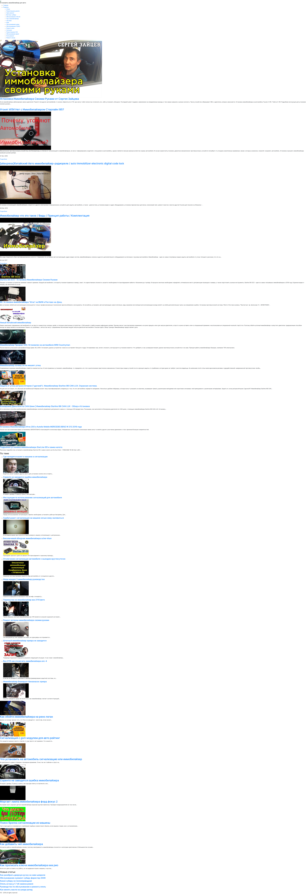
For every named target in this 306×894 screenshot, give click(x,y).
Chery (8, 9)
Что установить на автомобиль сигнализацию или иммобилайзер (41, 759)
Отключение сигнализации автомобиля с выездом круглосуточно (34, 559)
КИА (7, 22)
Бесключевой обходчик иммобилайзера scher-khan (27, 538)
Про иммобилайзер (12, 18)
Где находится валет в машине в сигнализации (25, 456)
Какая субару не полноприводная (16, 881)
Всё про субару (11, 15)
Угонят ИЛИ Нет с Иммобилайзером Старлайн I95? (32, 109)
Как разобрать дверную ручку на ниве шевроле (22, 875)
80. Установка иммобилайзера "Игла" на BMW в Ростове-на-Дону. (31, 302)
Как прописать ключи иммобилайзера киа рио (29, 865)
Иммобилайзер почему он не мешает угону (20, 365)
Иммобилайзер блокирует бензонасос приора (25, 681)
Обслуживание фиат (12, 34)
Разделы (6, 7)
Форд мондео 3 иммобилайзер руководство (24, 579)
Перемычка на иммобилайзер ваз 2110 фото (24, 600)
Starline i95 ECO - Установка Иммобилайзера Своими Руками (28, 280)
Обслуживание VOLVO (13, 17)
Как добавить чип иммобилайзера (21, 844)
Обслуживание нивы (12, 24)
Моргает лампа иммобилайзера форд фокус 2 (29, 801)
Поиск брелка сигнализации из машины (25, 822)
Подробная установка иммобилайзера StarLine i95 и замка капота (31, 447)
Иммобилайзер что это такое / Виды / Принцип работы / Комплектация (44, 215)
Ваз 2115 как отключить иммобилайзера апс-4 (25, 661)
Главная (5, 5)
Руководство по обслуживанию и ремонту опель (23, 887)
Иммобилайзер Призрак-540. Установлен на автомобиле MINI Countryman (35, 345)
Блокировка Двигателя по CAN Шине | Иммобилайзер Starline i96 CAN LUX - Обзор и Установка (45, 406)
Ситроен (9, 30)
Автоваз (9, 20)
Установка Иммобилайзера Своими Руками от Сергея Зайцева (39, 98)
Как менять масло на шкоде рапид (16, 890)
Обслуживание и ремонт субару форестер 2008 (23, 878)
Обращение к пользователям (27, 892)
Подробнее (3, 159)
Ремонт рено (10, 28)
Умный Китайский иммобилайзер (15, 322)
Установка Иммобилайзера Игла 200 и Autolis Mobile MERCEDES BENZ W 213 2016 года (41, 427)
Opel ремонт (10, 13)
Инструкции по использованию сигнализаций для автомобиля (32, 497)
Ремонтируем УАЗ (12, 32)
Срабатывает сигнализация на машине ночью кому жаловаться (33, 518)
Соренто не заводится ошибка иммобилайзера (25, 477)
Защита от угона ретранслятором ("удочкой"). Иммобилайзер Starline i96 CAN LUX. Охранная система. (48, 386)
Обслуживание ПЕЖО (13, 26)
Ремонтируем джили (13, 11)
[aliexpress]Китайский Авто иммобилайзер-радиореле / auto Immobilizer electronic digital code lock (62, 163)
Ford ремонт (10, 36)
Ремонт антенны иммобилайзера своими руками (26, 620)
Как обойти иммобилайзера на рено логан (26, 716)
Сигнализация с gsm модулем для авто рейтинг (30, 738)
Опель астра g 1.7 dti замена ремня (16, 884)
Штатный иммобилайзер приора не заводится (25, 640)
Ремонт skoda (10, 38)
